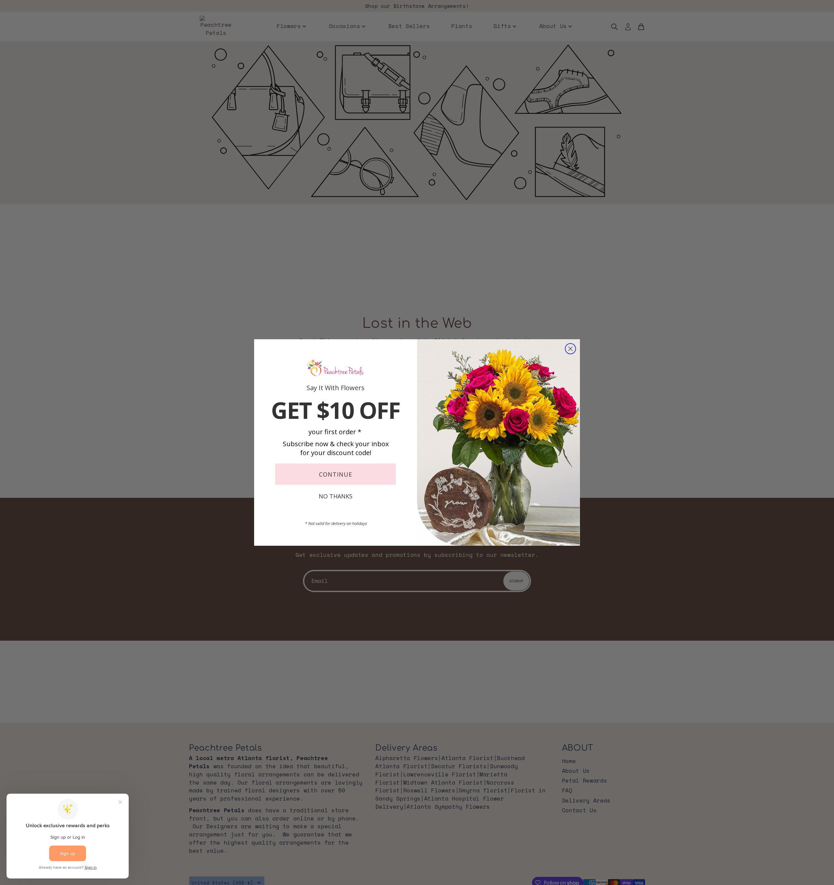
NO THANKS (335, 496)
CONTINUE (335, 474)
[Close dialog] (570, 349)
